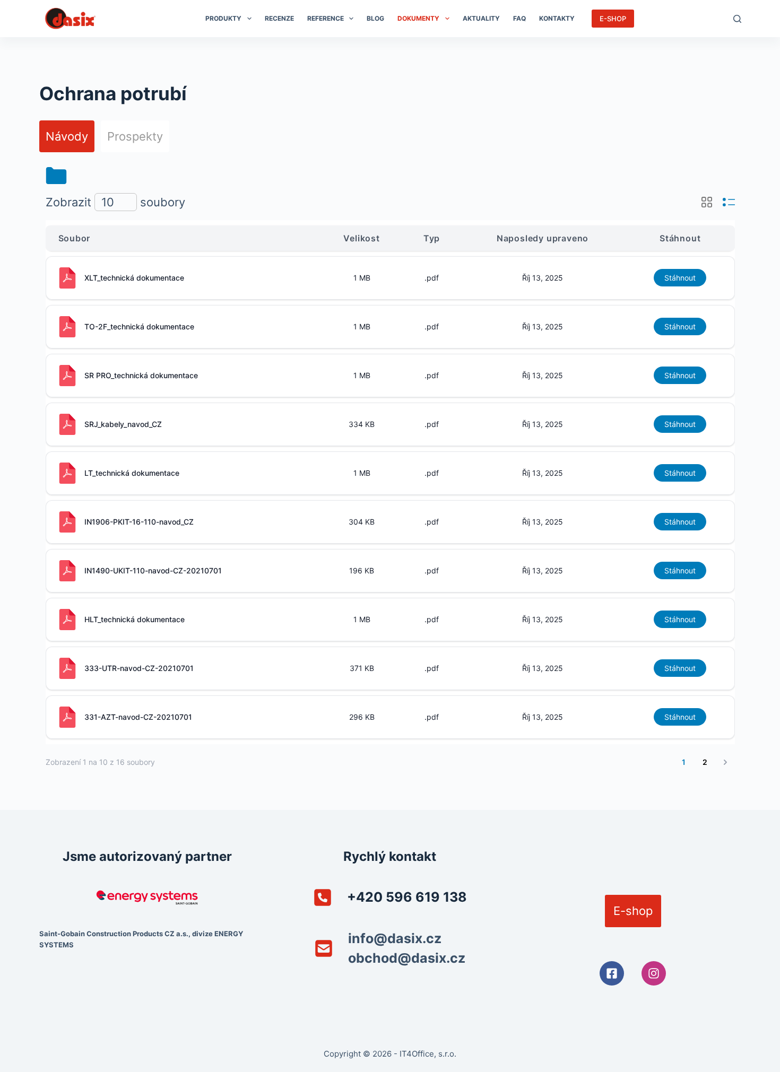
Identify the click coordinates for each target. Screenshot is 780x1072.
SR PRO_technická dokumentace (141, 375)
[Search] (737, 19)
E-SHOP (613, 18)
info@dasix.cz (394, 938)
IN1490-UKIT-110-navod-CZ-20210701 (153, 570)
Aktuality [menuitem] (481, 18)
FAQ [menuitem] (519, 18)
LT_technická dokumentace (131, 472)
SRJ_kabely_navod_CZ (123, 424)
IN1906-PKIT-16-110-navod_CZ (139, 521)
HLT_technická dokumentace (134, 619)
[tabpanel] (390, 469)
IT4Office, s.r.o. (428, 1054)
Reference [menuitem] (325, 18)
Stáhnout (680, 277)
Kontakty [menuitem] (557, 18)
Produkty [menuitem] (223, 18)
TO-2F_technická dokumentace (139, 326)
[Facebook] (612, 973)
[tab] (66, 136)
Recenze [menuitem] (279, 18)
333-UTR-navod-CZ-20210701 (139, 668)
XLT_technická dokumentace (134, 277)
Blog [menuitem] (375, 18)
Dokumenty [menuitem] (418, 18)
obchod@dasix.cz (406, 958)
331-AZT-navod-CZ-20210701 (138, 716)
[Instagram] (654, 973)
